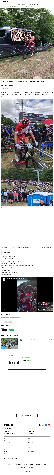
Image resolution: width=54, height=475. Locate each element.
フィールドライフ (7, 442)
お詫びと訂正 (31, 467)
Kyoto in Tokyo (31, 451)
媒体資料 (31, 464)
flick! (29, 447)
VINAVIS (29, 440)
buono (29, 449)
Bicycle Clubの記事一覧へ (27, 415)
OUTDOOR (8, 429)
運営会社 (25, 464)
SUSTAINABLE (9, 434)
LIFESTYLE (32, 431)
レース (10, 322)
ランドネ (29, 438)
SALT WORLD (30, 442)
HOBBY (6, 431)
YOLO (5, 461)
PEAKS (5, 440)
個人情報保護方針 (23, 467)
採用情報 (38, 464)
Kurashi (8, 461)
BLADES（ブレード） (8, 447)
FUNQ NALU (30, 446)
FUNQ (5, 438)
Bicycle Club (6, 6)
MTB (6, 322)
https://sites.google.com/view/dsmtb (10, 317)
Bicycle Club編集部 (26, 357)
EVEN (5, 444)
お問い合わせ (18, 464)
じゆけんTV (6, 449)
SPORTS (31, 429)
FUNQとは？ (10, 464)
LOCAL (30, 434)
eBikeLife (5, 451)
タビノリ (5, 453)
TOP (2, 6)
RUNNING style (7, 446)
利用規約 (44, 464)
